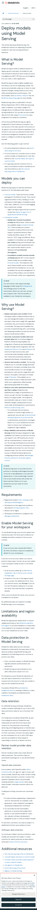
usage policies (19, 782)
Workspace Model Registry (14, 502)
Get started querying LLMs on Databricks (19, 854)
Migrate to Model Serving (13, 871)
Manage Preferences (18, 894)
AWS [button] (33, 8)
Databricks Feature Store (13, 349)
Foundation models (11, 217)
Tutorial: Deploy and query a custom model (19, 857)
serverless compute (21, 96)
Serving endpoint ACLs (21, 508)
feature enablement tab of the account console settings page (18, 573)
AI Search (29, 349)
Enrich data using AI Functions (15, 868)
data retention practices (18, 842)
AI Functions (22, 115)
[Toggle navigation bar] (3, 2)
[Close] (34, 875)
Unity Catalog (23, 500)
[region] (18, 890)
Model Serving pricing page (11, 98)
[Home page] (3, 13)
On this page (7, 19)
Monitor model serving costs (14, 408)
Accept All (18, 905)
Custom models (10, 195)
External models (13, 263)
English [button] (25, 8)
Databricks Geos (7, 695)
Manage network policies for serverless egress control (19, 457)
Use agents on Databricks (13, 865)
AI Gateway (13, 377)
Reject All (18, 899)
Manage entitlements (12, 516)
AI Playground (27, 286)
